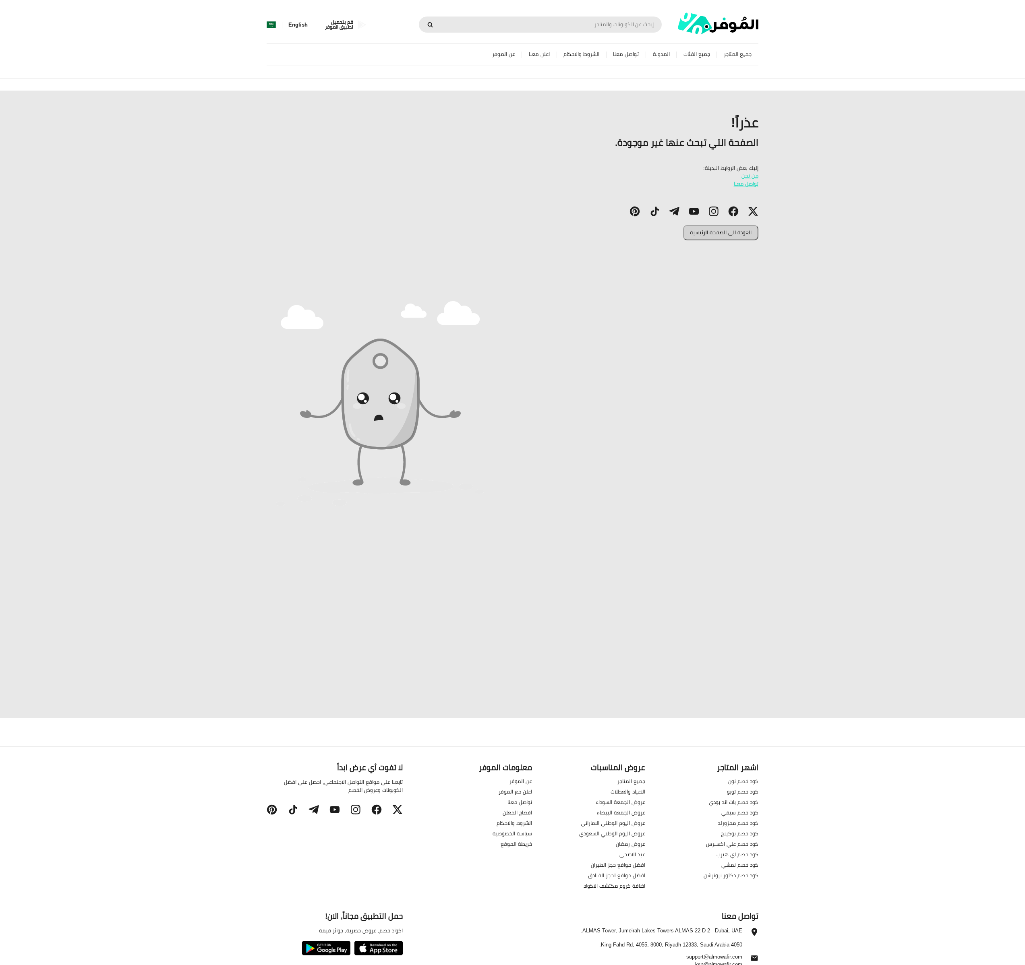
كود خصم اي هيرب (737, 854)
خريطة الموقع (516, 844)
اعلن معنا (539, 54)
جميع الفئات (696, 54)
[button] (753, 211)
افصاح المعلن (517, 812)
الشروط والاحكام (581, 54)
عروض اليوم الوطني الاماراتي (613, 823)
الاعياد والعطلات (628, 791)
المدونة (661, 54)
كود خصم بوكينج (739, 833)
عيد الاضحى (632, 854)
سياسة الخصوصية (512, 833)
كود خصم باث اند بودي (733, 802)
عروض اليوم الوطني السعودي (612, 833)
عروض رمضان (630, 844)
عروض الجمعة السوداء (620, 802)
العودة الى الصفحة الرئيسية (721, 232)
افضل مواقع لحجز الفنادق (616, 875)
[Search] (430, 25)
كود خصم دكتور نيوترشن (731, 875)
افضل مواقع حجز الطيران (618, 865)
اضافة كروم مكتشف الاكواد (614, 886)
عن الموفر (503, 54)
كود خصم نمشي (739, 865)
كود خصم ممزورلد (738, 823)
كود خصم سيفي (739, 812)
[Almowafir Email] (754, 960)
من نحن (749, 175)
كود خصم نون (743, 781)
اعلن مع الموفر (515, 791)
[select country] (271, 25)
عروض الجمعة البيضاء (621, 812)
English (298, 25)
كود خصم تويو (742, 791)
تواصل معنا (626, 54)
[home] (718, 23)
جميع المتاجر (738, 54)
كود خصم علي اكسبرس (732, 844)
